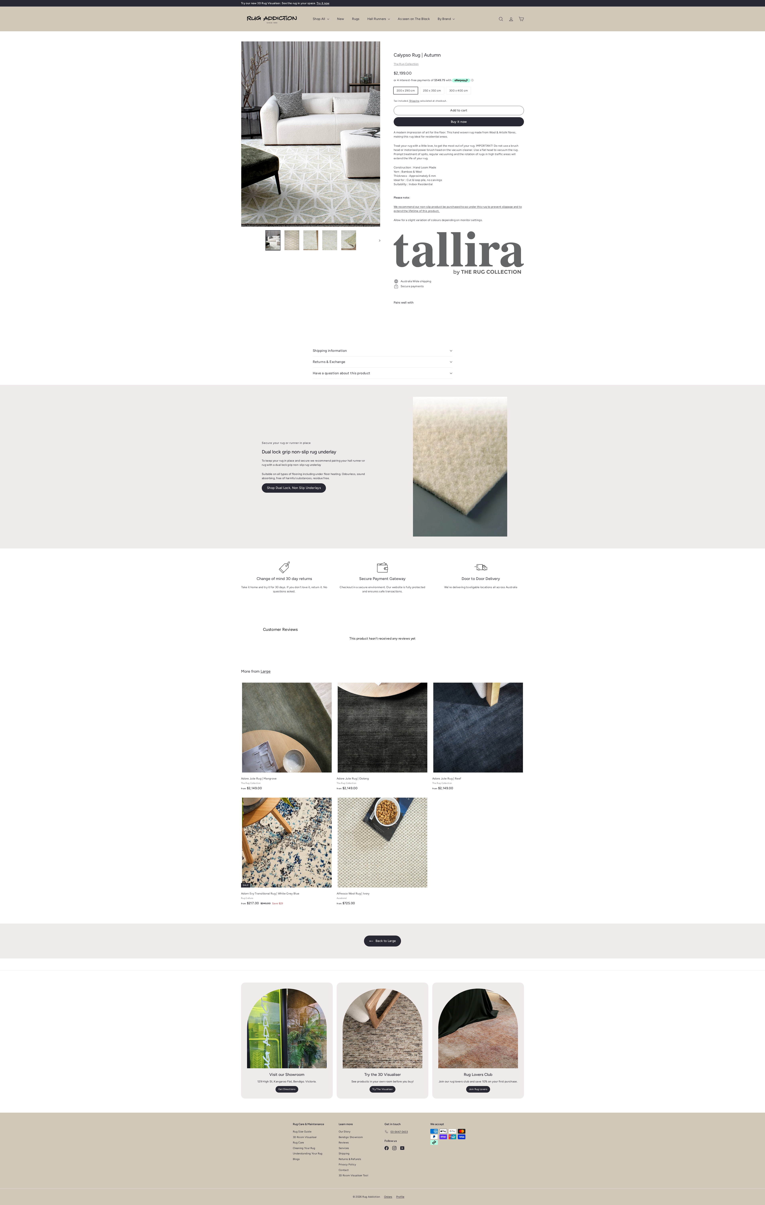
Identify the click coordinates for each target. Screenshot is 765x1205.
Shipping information (330, 351)
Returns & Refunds (350, 1159)
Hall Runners (377, 19)
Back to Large (385, 941)
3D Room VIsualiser (305, 1137)
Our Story (344, 1131)
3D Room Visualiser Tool (353, 1175)
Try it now (323, 3)
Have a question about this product (341, 373)
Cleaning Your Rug (304, 1148)
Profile (400, 1196)
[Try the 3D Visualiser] (382, 1028)
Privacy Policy (347, 1164)
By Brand (445, 19)
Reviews (344, 1142)
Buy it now (459, 122)
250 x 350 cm (432, 90)
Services (344, 1148)
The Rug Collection (406, 64)
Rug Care (298, 1142)
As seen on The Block (414, 19)
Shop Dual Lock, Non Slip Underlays (294, 488)
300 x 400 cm (458, 90)
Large (266, 671)
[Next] (377, 240)
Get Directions (286, 1089)
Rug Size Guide (302, 1131)
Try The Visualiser (382, 1089)
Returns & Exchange (329, 362)
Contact (344, 1170)
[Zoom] (310, 134)
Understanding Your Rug (308, 1153)
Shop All (319, 19)
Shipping (414, 100)
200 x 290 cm (406, 90)
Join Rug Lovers (478, 1089)
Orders (388, 1196)
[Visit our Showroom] (287, 1028)
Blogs (296, 1159)
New (340, 19)
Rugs (355, 19)
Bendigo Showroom (351, 1137)
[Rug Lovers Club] (478, 1028)
